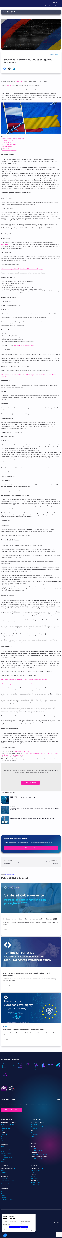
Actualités (33, 1180)
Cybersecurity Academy (36, 1158)
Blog (50, 5)
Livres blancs (4, 1197)
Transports (3, 1155)
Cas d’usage (4, 1144)
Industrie (3, 1146)
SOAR (43, 1069)
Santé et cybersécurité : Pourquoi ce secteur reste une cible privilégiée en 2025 (30, 919)
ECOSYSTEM (4, 1178)
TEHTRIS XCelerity (5, 1174)
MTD (12, 1069)
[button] (5, 1235)
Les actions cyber (7, 146)
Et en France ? (6, 148)
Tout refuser (7, 1230)
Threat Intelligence (5, 1128)
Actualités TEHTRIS (35, 1182)
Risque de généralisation (9, 144)
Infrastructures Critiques (6, 1148)
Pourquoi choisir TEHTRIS (37, 1123)
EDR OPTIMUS (4, 1069)
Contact (44, 5)
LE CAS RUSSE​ (8, 142)
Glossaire (57, 5)
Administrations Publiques (7, 1150)
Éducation (3, 1161)
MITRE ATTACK (34, 1134)
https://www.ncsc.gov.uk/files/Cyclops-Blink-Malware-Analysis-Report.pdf (22, 269)
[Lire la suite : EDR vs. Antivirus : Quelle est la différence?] (5, 800)
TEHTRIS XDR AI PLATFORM (7, 1124)
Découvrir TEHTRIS (35, 1170)
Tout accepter (30, 1230)
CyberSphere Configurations (37, 1150)
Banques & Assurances (6, 1153)
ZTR (4, 1078)
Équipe (32, 1172)
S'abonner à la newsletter (31, 847)
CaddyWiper (19, 81)
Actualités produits (5, 1193)
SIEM (20, 1069)
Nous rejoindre (34, 1178)
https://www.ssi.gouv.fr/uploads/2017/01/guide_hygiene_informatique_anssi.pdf (24, 679)
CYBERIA (58, 1069)
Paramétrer (18, 1230)
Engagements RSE (35, 1184)
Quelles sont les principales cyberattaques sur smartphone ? (15, 862)
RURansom (9, 85)
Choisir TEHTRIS (34, 1124)
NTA (27, 1069)
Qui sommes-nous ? (36, 1168)
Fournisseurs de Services (6, 1157)
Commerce (3, 1159)
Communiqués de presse (7, 1199)
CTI (50, 1069)
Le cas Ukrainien (8, 140)
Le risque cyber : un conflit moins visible (13, 138)
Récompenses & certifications (38, 1126)
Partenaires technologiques (7, 1180)
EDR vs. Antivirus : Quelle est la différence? (22, 798)
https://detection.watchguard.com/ (23, 345)
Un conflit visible (7, 137)
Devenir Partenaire (5, 1183)
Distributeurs (4, 1172)
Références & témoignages (37, 1132)
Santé (2, 1151)
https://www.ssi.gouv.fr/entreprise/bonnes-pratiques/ (16, 684)
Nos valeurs (33, 1176)
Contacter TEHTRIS (30, 782)
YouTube (58, 1224)
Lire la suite (12, 980)
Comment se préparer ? (9, 150)
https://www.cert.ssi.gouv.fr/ (22, 751)
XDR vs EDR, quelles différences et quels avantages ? (48, 862)
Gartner (33, 1136)
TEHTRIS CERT (34, 1128)
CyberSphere (34, 1148)
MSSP (2, 1170)
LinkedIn (50, 1224)
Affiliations (3, 1182)
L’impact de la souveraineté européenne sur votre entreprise (23, 1029)
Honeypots (35, 1069)
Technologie (4, 1176)
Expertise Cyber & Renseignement (39, 1154)
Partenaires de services (7, 1168)
